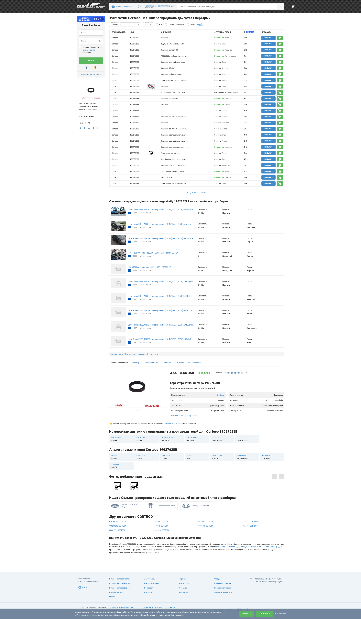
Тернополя (230, 547)
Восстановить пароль (91, 74)
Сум (237, 547)
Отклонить (264, 614)
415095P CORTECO (161, 526)
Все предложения (119, 363)
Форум (217, 579)
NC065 (114, 457)
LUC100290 (116, 439)
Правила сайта (88, 50)
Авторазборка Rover (166, 506)
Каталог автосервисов (119, 583)
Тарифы (182, 579)
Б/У (160, 25)
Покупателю (149, 592)
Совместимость (152, 363)
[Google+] (95, 67)
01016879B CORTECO (117, 522)
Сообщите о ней (171, 424)
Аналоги (180, 363)
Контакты (183, 592)
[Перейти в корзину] (293, 6)
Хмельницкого (263, 547)
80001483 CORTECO (205, 526)
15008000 (115, 465)
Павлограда (275, 547)
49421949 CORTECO (250, 526)
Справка (183, 588)
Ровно (242, 547)
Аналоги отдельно (176, 25)
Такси (192, 25)
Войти (91, 61)
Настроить (280, 614)
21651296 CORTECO (161, 530)
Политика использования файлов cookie (165, 615)
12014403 (266, 457)
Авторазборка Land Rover (130, 505)
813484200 (242, 457)
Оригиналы (167, 363)
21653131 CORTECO (250, 522)
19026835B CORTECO (117, 526)
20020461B (141, 457)
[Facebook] (86, 67)
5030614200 (217, 457)
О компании (184, 583)
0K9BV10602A (167, 439)
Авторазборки (194, 363)
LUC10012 (141, 439)
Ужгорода (220, 547)
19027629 (166, 457)
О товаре (136, 363)
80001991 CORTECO (117, 530)
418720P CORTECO (161, 522)
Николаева (251, 547)
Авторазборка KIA (201, 506)
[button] (138, 25)
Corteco (220, 395)
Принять (246, 614)
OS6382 (190, 457)
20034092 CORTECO (205, 522)
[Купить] (280, 38)
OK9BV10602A (193, 439)
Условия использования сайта (121, 607)
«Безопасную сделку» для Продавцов (159, 607)
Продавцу (148, 588)
